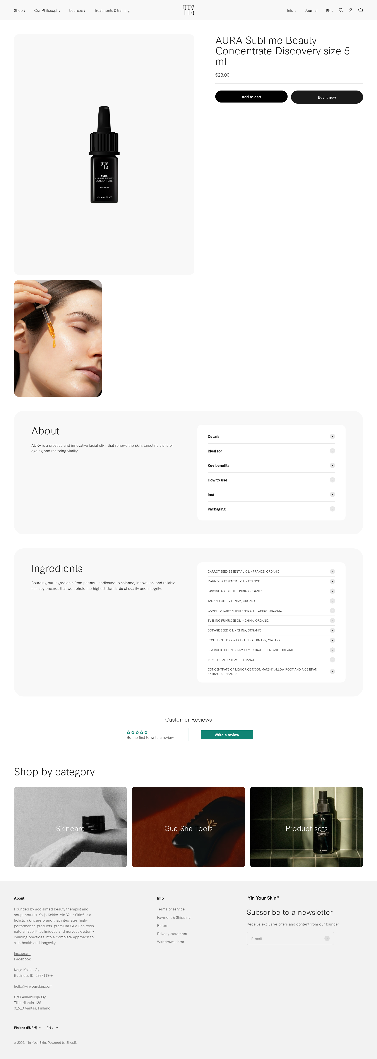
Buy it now (327, 96)
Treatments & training (112, 10)
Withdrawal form (170, 941)
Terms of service (171, 908)
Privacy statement (172, 933)
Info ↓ (291, 10)
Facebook (22, 958)
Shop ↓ (20, 10)
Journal (311, 10)
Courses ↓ (77, 10)
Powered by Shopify (62, 1042)
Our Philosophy (47, 10)
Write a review (227, 734)
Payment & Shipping (174, 917)
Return (162, 925)
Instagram (22, 953)
